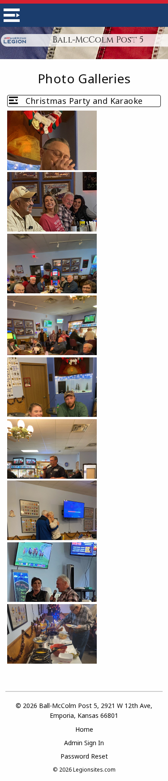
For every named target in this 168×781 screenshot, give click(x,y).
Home (84, 729)
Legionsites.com (94, 769)
